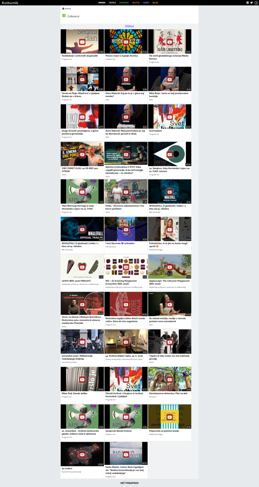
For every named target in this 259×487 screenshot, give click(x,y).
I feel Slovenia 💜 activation (119, 243)
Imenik (101, 2)
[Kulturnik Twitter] (251, 2)
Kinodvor (153, 397)
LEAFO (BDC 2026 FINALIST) (76, 281)
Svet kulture (155, 131)
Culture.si (73, 16)
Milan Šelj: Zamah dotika (74, 393)
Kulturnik (10, 3)
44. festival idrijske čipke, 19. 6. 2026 (124, 356)
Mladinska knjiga (156, 249)
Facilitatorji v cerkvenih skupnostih (80, 56)
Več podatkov (129, 483)
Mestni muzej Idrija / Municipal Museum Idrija (123, 359)
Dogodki (124, 2)
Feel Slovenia (110, 246)
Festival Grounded (69, 362)
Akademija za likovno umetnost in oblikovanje (80, 284)
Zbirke (112, 2)
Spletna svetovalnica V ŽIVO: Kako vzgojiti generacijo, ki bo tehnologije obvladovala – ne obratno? (124, 170)
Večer (64, 174)
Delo (107, 99)
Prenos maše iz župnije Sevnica (121, 56)
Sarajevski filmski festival (118, 431)
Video (146, 2)
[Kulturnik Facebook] (248, 2)
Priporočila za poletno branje (164, 431)
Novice (136, 2)
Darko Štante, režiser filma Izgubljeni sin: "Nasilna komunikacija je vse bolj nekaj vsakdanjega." (124, 470)
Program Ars (67, 59)
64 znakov (67, 468)
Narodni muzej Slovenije (71, 472)
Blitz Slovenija (154, 212)
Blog (155, 2)
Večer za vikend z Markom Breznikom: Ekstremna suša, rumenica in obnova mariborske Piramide (81, 320)
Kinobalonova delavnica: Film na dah (168, 393)
